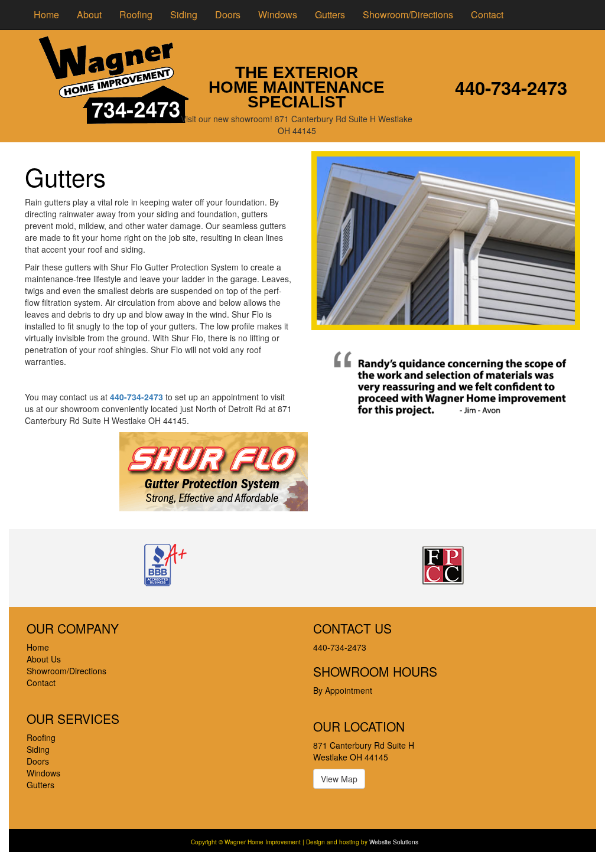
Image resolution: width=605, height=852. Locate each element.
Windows (277, 14)
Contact (487, 14)
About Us (44, 659)
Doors (227, 14)
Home (46, 14)
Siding (183, 14)
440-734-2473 (511, 87)
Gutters (330, 14)
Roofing (135, 14)
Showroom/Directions (408, 14)
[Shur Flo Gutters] (213, 470)
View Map (339, 779)
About (89, 14)
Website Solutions (393, 842)
